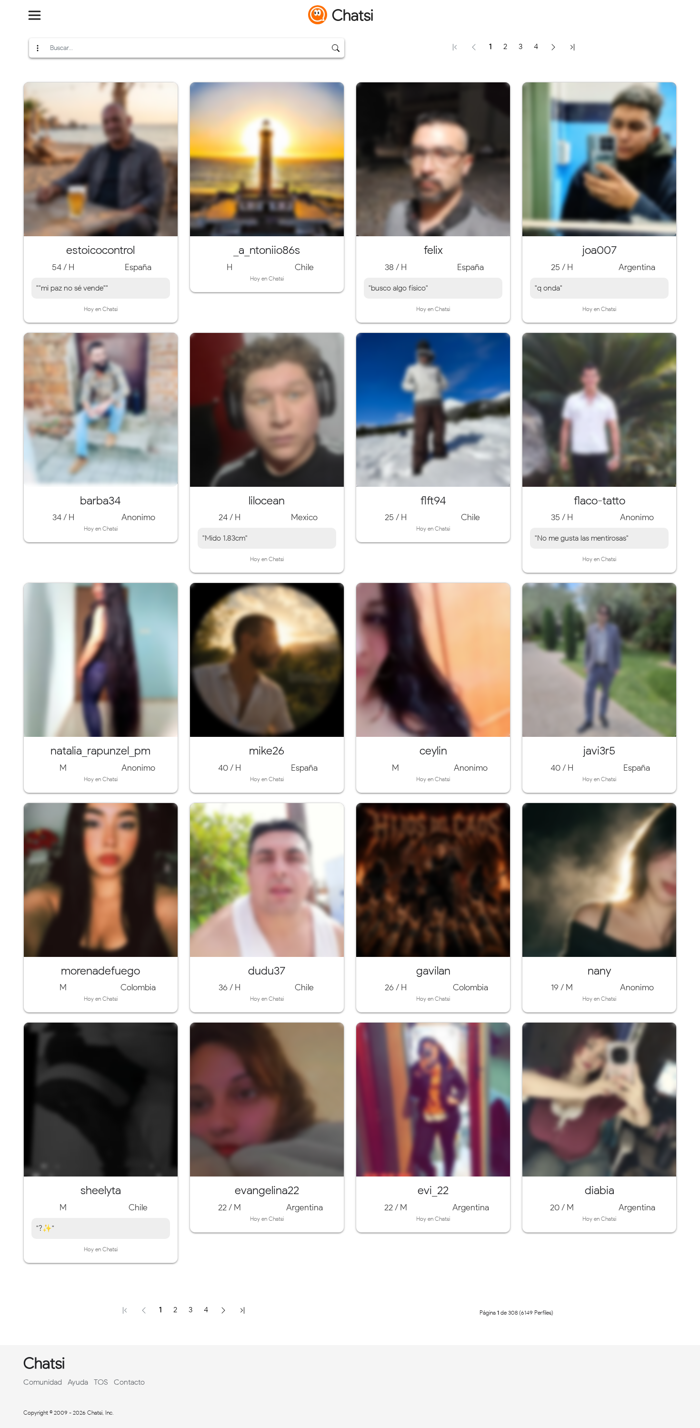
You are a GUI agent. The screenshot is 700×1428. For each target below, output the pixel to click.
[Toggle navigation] (34, 15)
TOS (101, 1382)
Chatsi (352, 15)
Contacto (129, 1382)
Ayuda (78, 1382)
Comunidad (42, 1382)
